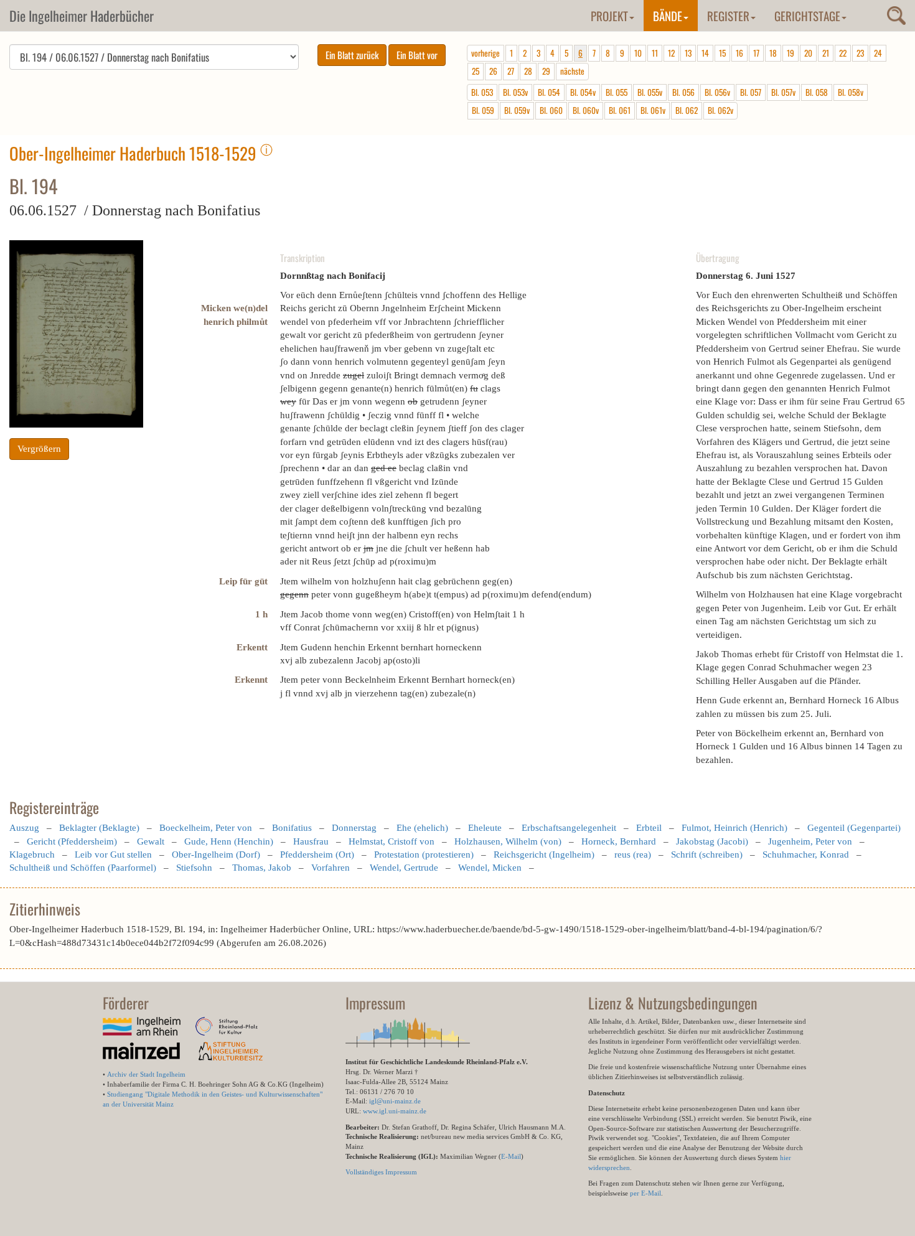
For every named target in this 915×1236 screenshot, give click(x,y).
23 (860, 53)
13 (688, 53)
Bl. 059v (517, 110)
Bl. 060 (551, 110)
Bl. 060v (586, 110)
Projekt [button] (609, 15)
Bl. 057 (750, 92)
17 (756, 53)
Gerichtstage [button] (807, 15)
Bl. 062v (720, 110)
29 (546, 71)
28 (528, 71)
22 (843, 53)
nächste (572, 71)
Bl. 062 (686, 110)
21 (825, 53)
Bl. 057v (783, 92)
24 (878, 53)
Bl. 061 (620, 110)
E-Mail (511, 1156)
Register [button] (728, 15)
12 (671, 53)
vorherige (485, 53)
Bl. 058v (850, 92)
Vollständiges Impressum (381, 1172)
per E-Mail (645, 1193)
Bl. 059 (483, 110)
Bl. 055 (616, 92)
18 (773, 53)
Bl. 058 (816, 92)
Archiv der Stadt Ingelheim (146, 1074)
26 (493, 71)
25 (475, 71)
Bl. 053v (515, 92)
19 (790, 53)
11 (655, 53)
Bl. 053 (482, 92)
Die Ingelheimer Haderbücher (81, 16)
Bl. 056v (717, 92)
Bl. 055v (649, 92)
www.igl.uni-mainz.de (394, 1111)
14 (705, 53)
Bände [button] (667, 15)
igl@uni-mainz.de (395, 1101)
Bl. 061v (652, 110)
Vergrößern (39, 449)
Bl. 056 (683, 92)
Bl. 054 (549, 92)
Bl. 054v (583, 92)
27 (510, 71)
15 (722, 53)
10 (638, 53)
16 (739, 53)
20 (808, 53)
